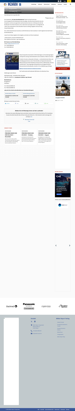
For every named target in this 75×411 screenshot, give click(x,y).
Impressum (63, 409)
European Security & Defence (61, 329)
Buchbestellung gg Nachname (29, 93)
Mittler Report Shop (61, 336)
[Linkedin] (35, 321)
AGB (38, 409)
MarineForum (60, 332)
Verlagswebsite (60, 334)
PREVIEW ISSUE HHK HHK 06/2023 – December (11, 135)
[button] (70, 4)
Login (65, 1)
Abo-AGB (42, 409)
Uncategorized (14, 8)
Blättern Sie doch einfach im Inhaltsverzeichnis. (30, 68)
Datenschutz (57, 409)
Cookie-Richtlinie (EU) (49, 409)
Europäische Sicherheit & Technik (62, 325)
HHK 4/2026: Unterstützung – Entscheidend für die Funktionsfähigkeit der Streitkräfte (62, 33)
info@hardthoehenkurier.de (13, 43)
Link (31, 116)
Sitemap (67, 409)
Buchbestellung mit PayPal (10, 93)
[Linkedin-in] (60, 1)
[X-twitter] (58, 1)
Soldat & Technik (60, 322)
